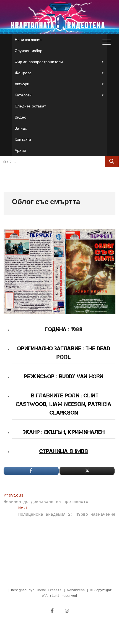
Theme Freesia (48, 590)
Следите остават (30, 106)
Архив (20, 150)
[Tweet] (87, 471)
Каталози (23, 95)
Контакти (23, 139)
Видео (20, 117)
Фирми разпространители (39, 62)
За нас (21, 128)
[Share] (31, 471)
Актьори (22, 84)
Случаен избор (29, 50)
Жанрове (23, 73)
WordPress (76, 590)
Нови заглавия (28, 39)
